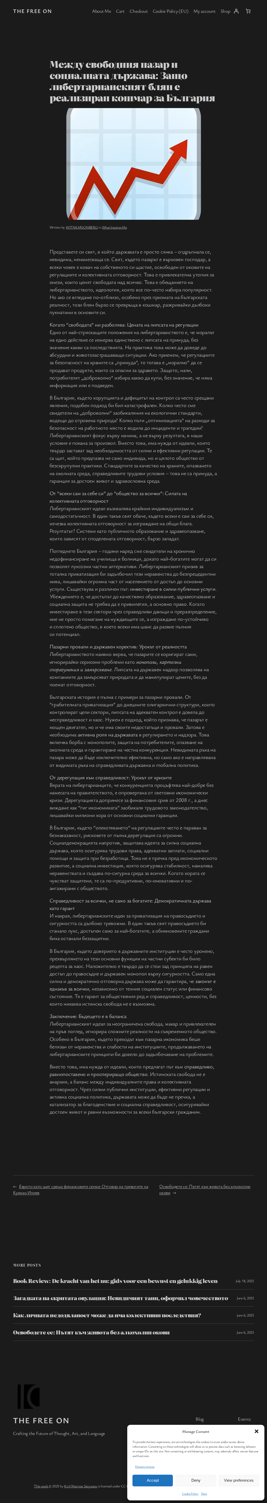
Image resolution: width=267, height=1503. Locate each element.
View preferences (239, 1480)
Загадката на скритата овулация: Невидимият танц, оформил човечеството (120, 1298)
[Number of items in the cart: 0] (248, 11)
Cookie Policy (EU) (171, 11)
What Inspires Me (114, 227)
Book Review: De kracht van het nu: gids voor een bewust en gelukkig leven (115, 1281)
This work (41, 1486)
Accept (153, 1480)
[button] (256, 1431)
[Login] (236, 11)
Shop (204, 1493)
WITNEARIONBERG (82, 227)
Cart (120, 11)
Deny (196, 1480)
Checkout (139, 11)
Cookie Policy (190, 1493)
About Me (101, 11)
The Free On (32, 11)
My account (204, 11)
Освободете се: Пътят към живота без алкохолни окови (91, 1332)
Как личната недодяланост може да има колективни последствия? (107, 1315)
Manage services (144, 1466)
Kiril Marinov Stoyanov (81, 1486)
